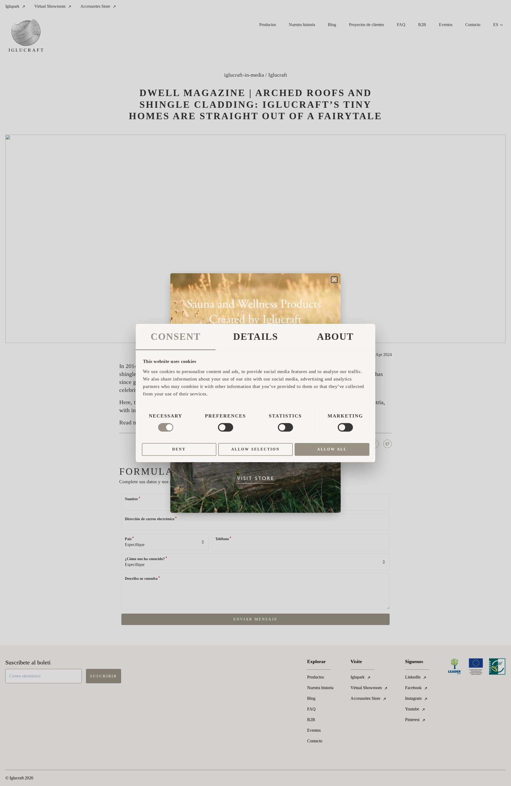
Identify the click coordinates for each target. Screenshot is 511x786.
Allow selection (255, 449)
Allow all (332, 449)
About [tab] (335, 336)
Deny (179, 449)
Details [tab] (255, 336)
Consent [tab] (176, 336)
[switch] (225, 427)
